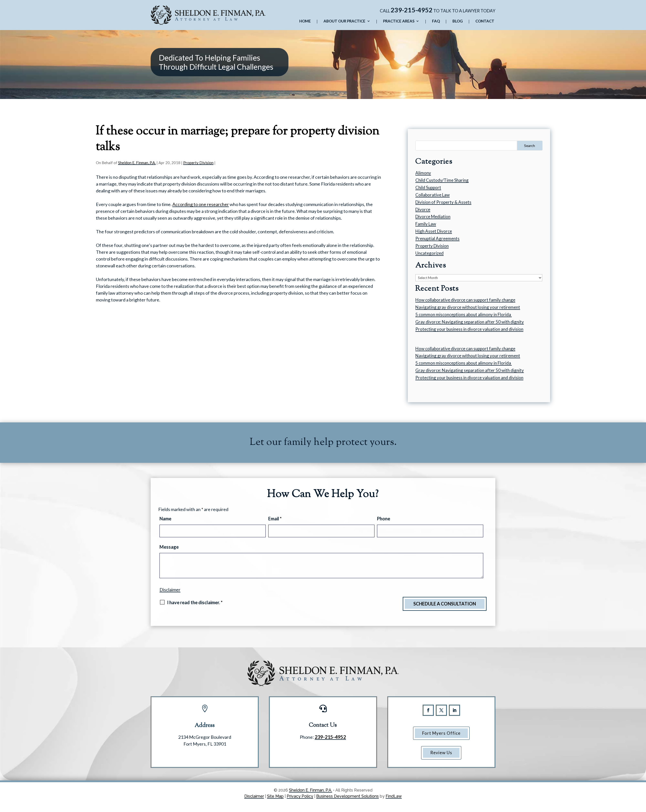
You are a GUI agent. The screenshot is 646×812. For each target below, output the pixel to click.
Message (169, 547)
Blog (457, 21)
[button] (641, 775)
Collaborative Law (432, 194)
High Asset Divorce (433, 231)
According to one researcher (200, 204)
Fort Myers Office (441, 733)
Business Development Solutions (347, 796)
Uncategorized (429, 253)
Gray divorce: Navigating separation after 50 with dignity (469, 321)
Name (165, 518)
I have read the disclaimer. (195, 602)
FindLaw (394, 796)
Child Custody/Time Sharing (442, 180)
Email (275, 518)
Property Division (198, 162)
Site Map (275, 796)
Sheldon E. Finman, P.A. (137, 162)
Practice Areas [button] (398, 21)
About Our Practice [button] (344, 21)
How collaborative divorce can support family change (465, 299)
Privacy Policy (300, 796)
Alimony (423, 172)
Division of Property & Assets (443, 202)
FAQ (436, 21)
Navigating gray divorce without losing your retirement (467, 307)
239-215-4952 (412, 10)
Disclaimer (169, 589)
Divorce (422, 209)
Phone (383, 518)
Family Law (425, 223)
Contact (484, 21)
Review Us (441, 752)
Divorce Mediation (432, 216)
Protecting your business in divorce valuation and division (469, 329)
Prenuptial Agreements (437, 238)
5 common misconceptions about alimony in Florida (463, 314)
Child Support (428, 187)
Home (305, 21)
